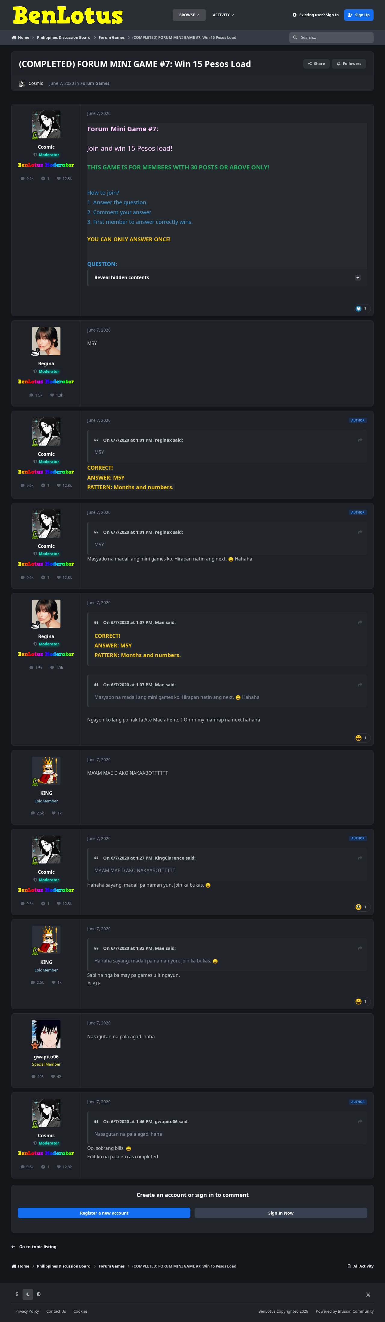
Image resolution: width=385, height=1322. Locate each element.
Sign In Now (281, 1213)
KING (46, 793)
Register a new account (104, 1213)
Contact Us (56, 1311)
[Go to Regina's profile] (46, 341)
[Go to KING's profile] (46, 771)
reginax (163, 440)
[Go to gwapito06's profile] (46, 1034)
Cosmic (36, 83)
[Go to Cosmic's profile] (22, 83)
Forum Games (94, 83)
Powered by (345, 1311)
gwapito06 (46, 1057)
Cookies (80, 1311)
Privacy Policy (27, 1311)
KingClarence (169, 858)
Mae (160, 622)
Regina (46, 363)
